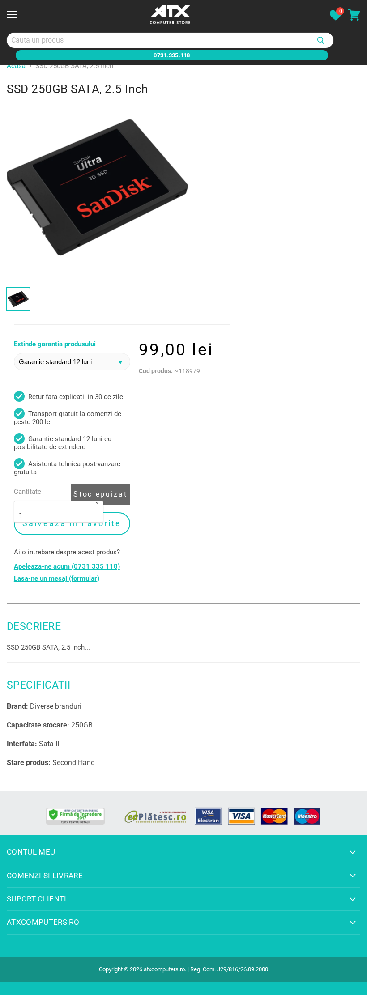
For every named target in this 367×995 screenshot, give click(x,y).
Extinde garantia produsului (55, 344)
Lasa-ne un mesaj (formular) (56, 579)
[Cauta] (321, 40)
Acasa (16, 66)
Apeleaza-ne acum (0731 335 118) (67, 566)
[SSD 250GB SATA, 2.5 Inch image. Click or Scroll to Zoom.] (98, 188)
